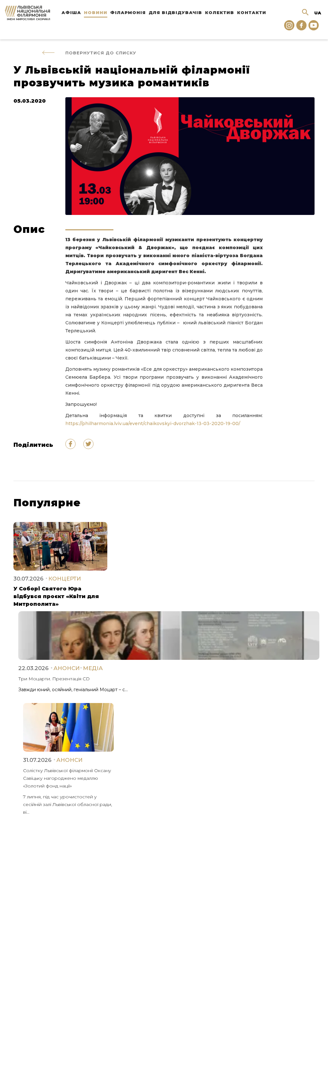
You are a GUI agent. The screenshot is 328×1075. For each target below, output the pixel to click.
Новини (95, 12)
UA (317, 12)
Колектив (219, 12)
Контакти (251, 12)
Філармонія (128, 12)
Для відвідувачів (175, 12)
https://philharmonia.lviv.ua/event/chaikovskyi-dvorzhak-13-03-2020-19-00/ (152, 423)
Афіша (71, 12)
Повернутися (100, 52)
